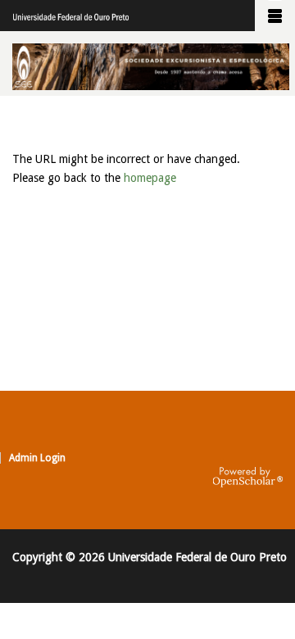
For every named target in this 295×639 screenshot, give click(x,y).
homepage (150, 177)
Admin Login (37, 458)
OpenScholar (248, 477)
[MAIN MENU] (275, 15)
